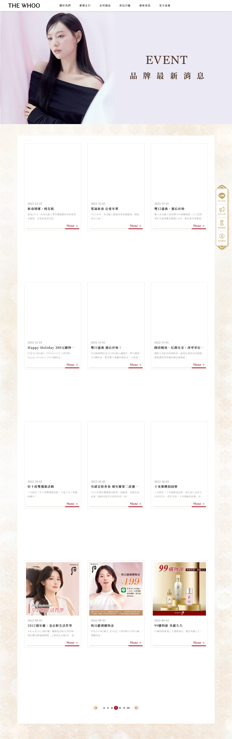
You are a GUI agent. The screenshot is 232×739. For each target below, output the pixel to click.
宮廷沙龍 (125, 5)
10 (128, 708)
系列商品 (105, 5)
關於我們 (65, 5)
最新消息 (145, 5)
